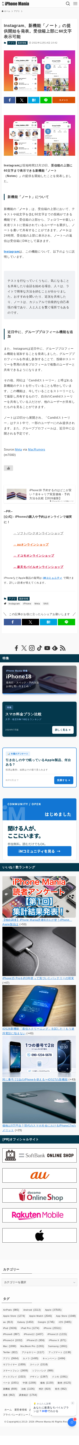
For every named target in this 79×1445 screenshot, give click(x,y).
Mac (9, 1346)
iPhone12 (33, 1334)
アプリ (11, 43)
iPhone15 (36, 1340)
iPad (10, 1328)
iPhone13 (57, 1334)
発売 (61, 1388)
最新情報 (22, 43)
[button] (9, 100)
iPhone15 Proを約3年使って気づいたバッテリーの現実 (38, 978)
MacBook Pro (32, 1346)
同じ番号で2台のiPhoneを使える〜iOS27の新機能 (35, 1079)
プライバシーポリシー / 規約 (19, 1414)
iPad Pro (30, 1328)
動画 (64, 1382)
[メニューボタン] (75, 3)
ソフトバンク (42, 1370)
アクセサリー (33, 1352)
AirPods (11, 1309)
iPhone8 (11, 1334)
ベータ (11, 1382)
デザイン (39, 1376)
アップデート (60, 1352)
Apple (53, 1309)
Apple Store (14, 1316)
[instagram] (31, 648)
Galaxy (25, 1322)
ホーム (8, 1409)
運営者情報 (20, 1409)
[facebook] (16, 648)
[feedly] (55, 648)
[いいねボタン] (8, 468)
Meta (18, 449)
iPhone (27, 603)
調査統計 (28, 1395)
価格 (46, 1382)
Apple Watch (40, 1316)
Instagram (11, 251)
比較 (28, 1388)
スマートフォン (15, 1370)
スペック (39, 1364)
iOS (65, 1322)
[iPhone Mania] (16, 3)
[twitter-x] (24, 648)
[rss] (62, 648)
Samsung (57, 1346)
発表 (9, 1395)
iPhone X (57, 1340)
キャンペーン (54, 1358)
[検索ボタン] (68, 3)
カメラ (30, 1358)
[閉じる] (73, 1403)
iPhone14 (13, 1340)
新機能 (10, 1388)
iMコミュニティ (52, 577)
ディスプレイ (14, 1376)
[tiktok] (39, 648)
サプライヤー (14, 1364)
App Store (66, 1316)
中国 (29, 1382)
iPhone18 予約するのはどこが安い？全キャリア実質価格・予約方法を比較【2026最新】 (50, 494)
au (8, 1322)
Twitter (10, 1352)
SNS (45, 603)
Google (46, 1322)
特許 (45, 1388)
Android (32, 1309)
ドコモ (60, 1376)
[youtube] (47, 648)
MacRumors (36, 449)
